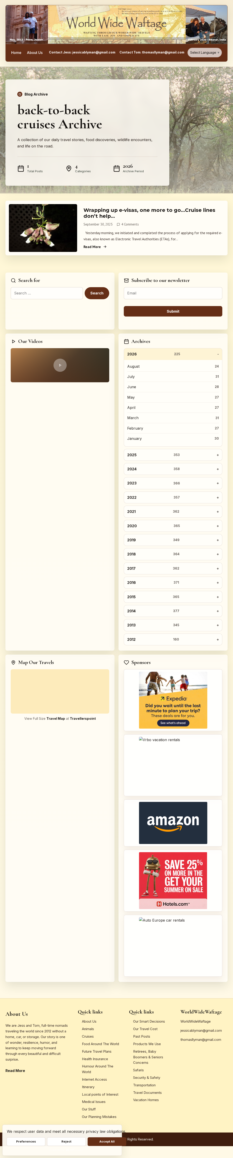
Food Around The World (100, 1044)
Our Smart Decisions (149, 1021)
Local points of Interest (100, 1094)
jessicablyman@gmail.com (201, 1030)
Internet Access (94, 1079)
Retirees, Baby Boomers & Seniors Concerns (148, 1057)
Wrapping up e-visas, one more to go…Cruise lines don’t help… (149, 213)
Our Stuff (89, 1109)
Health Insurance (95, 1059)
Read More (92, 246)
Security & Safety (146, 1077)
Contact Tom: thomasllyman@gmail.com (151, 52)
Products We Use (147, 1044)
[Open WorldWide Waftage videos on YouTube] (60, 365)
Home (16, 52)
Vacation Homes (146, 1100)
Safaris (138, 1070)
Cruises (88, 1036)
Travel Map (55, 718)
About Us (35, 52)
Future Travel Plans (96, 1051)
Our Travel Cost (145, 1029)
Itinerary (88, 1087)
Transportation (144, 1085)
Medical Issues (94, 1102)
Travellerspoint (83, 718)
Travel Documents (147, 1092)
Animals (88, 1029)
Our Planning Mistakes (99, 1117)
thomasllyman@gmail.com (200, 1039)
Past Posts (141, 1036)
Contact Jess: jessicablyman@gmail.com (82, 52)
